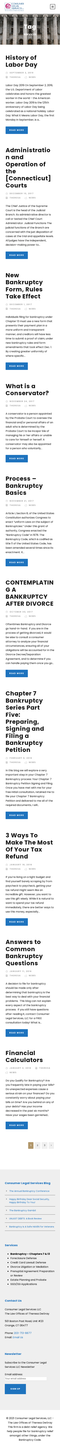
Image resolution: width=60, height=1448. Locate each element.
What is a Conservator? (27, 389)
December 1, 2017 (21, 304)
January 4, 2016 (20, 1068)
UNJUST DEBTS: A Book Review (25, 1218)
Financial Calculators (24, 1056)
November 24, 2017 (22, 401)
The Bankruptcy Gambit (22, 1210)
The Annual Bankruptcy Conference (29, 1191)
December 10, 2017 (22, 193)
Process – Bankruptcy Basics (24, 485)
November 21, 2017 (22, 501)
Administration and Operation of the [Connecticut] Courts (28, 168)
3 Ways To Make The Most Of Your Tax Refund (29, 846)
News (32, 77)
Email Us (18, 1337)
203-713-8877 (23, 1333)
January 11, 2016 (21, 971)
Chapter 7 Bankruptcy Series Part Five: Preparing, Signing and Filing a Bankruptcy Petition (25, 721)
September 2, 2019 (22, 72)
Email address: (14, 1374)
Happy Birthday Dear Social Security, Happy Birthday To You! (29, 1201)
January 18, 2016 (21, 864)
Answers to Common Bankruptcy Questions (24, 952)
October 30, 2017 (21, 611)
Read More (16, 130)
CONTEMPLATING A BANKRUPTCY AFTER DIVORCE (30, 593)
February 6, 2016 (21, 758)
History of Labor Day (21, 61)
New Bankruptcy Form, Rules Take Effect (24, 285)
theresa (15, 77)
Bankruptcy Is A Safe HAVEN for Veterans (31, 1226)
